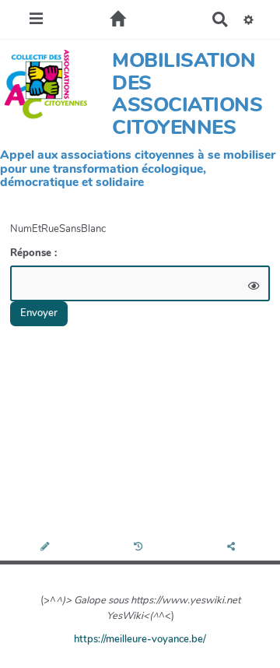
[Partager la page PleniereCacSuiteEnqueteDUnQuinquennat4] (233, 548)
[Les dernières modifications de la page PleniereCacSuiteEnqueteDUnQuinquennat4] (140, 548)
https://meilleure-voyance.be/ (140, 639)
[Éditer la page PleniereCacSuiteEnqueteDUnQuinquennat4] (46, 548)
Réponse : (35, 253)
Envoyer (39, 313)
